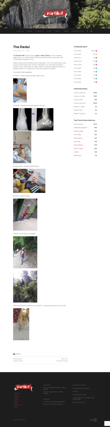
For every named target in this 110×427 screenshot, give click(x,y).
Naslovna (16, 393)
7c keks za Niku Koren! (79, 402)
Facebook (87, 31)
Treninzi (66, 31)
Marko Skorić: (78, 138)
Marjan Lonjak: (78, 131)
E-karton (39, 31)
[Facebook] (90, 420)
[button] (85, 50)
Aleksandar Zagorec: (80, 127)
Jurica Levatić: (79, 124)
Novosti (19, 31)
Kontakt (57, 31)
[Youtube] (92, 420)
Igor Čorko (76, 391)
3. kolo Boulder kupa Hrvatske (81, 388)
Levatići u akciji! (18, 360)
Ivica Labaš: (77, 134)
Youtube (91, 31)
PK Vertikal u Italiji (62, 360)
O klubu (49, 31)
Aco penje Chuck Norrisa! (80, 394)
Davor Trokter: (78, 148)
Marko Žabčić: (78, 145)
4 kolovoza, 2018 (19, 50)
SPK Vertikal (21, 419)
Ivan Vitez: (77, 141)
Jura (28, 50)
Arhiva (15, 407)
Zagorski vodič (77, 31)
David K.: (76, 152)
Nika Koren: (77, 155)
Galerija (29, 31)
